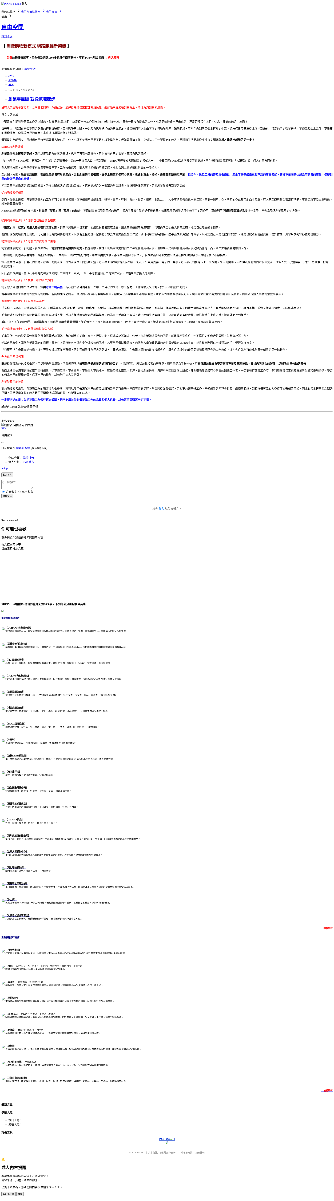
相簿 (11, 76)
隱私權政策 (186, 1152)
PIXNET (141, 1152)
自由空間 (12, 27)
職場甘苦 (28, 457)
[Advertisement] (27, 575)
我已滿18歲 (8, 1194)
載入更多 (7, 475)
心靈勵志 (28, 462)
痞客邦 (20, 448)
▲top (4, 468)
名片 (11, 84)
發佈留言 (7, 496)
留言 (28, 448)
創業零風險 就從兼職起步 (31, 99)
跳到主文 (7, 36)
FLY (3, 428)
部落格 (12, 80)
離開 (20, 1194)
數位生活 (29, 69)
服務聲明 (200, 1152)
